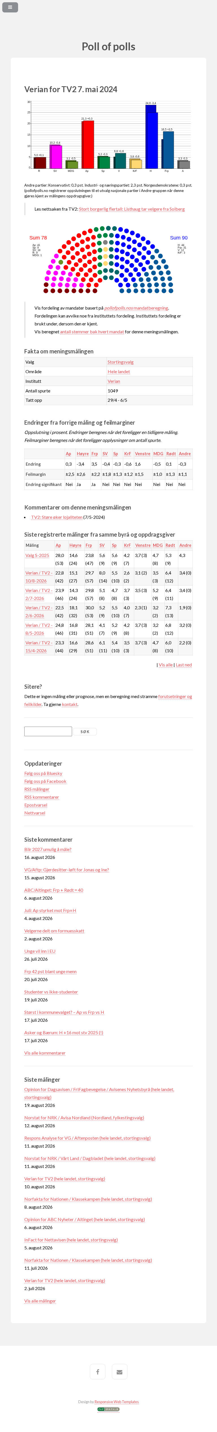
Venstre (142, 453)
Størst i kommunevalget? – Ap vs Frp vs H (64, 1012)
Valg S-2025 (37, 555)
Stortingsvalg (121, 361)
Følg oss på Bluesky (43, 773)
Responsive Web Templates (117, 1401)
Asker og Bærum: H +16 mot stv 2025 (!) (63, 1032)
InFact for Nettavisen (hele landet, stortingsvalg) (71, 1239)
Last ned (184, 664)
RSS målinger (36, 789)
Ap (68, 453)
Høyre (83, 453)
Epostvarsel (35, 804)
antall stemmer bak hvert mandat (92, 331)
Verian (114, 381)
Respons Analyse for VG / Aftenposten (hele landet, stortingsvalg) (87, 1138)
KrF (127, 453)
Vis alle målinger (40, 1300)
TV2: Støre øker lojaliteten (57, 517)
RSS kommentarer (41, 797)
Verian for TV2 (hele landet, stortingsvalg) (64, 1178)
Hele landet (119, 371)
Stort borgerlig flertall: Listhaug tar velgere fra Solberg (132, 208)
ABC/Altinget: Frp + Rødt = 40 (53, 890)
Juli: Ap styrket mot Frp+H (50, 910)
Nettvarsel (34, 812)
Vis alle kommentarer (45, 1052)
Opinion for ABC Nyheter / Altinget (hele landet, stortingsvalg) (84, 1219)
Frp (95, 453)
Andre (185, 453)
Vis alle (166, 664)
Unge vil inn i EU (39, 951)
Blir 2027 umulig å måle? (47, 849)
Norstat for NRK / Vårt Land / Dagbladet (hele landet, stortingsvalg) (89, 1158)
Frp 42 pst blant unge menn (50, 971)
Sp (115, 453)
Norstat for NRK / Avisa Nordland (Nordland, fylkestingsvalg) (84, 1117)
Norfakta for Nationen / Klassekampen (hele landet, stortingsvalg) (88, 1199)
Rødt (171, 453)
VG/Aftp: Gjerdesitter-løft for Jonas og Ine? (66, 869)
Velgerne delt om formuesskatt (54, 930)
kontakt (69, 704)
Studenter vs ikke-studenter (51, 991)
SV (105, 453)
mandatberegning (136, 307)
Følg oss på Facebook (45, 781)
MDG (158, 453)
